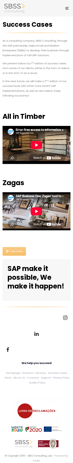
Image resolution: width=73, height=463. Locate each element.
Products (28, 373)
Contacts (33, 377)
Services (40, 373)
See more (16, 251)
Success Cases (57, 373)
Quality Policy (37, 382)
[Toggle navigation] (52, 8)
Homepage (13, 373)
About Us (19, 377)
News (8, 377)
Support (46, 377)
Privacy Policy (61, 377)
